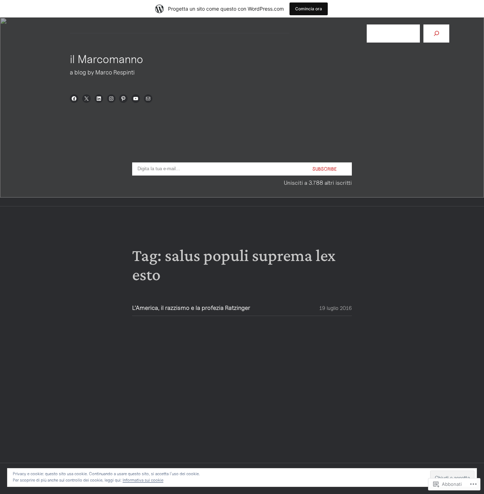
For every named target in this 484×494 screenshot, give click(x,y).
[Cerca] (436, 33)
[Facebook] (74, 98)
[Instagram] (111, 98)
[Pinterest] (123, 98)
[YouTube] (135, 98)
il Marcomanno (106, 59)
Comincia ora (308, 8)
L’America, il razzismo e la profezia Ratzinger (191, 308)
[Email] (148, 98)
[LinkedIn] (99, 98)
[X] (86, 98)
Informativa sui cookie (143, 480)
